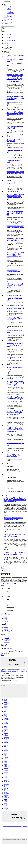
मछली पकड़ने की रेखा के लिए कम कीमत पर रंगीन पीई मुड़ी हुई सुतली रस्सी (15, 113)
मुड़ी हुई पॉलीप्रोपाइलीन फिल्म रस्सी (15, 308)
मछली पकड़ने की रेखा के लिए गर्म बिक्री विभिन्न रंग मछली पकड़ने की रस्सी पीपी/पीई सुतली (15, 383)
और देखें (2, 568)
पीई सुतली (9, 9)
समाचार (5, 17)
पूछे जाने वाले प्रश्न (8, 19)
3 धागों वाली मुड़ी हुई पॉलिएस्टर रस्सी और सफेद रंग (14, 318)
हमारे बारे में (6, 20)
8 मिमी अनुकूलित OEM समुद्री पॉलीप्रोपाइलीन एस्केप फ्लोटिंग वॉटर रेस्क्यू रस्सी (15, 285)
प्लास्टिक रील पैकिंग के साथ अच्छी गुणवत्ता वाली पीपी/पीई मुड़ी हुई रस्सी (15, 226)
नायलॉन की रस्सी (10, 13)
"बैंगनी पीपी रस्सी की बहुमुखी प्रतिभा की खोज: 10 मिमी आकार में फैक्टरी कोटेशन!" (15, 553)
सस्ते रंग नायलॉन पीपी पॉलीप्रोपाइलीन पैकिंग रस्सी (13, 270)
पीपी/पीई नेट (9, 16)
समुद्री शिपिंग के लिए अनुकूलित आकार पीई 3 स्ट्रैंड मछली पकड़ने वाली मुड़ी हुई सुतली (15, 429)
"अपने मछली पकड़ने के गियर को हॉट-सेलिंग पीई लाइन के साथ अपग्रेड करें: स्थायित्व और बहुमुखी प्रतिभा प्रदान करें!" (15, 499)
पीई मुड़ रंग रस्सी (11, 183)
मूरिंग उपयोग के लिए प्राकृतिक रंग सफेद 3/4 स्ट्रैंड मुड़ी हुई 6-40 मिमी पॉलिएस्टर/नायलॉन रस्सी (15, 345)
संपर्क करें (6, 23)
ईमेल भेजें (2, 655)
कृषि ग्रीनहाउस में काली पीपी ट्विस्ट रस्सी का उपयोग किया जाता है (15, 239)
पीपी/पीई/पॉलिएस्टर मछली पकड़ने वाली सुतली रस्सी (15, 127)
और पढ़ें (2, 585)
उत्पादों (5, 5)
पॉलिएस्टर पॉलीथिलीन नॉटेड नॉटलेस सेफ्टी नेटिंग (13, 456)
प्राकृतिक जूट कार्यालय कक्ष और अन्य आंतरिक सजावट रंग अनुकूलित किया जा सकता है (15, 98)
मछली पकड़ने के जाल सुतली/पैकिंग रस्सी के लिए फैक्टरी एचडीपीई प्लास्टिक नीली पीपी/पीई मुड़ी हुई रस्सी (15, 196)
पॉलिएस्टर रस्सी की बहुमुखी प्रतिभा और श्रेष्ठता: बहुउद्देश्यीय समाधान (13, 518)
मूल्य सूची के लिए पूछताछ (6, 614)
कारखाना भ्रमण (10, 22)
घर (4, 4)
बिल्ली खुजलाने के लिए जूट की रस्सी (15, 357)
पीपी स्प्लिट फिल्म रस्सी (12, 11)
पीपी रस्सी (9, 7)
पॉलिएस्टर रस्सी (10, 12)
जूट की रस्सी (9, 15)
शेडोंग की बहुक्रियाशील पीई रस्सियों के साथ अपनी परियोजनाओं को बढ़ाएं (14, 535)
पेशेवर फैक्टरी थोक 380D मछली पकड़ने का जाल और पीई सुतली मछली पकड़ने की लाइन (15, 412)
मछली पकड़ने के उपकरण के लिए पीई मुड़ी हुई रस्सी (15, 140)
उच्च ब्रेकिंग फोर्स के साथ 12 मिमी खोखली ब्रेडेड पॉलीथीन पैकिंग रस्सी (15, 172)
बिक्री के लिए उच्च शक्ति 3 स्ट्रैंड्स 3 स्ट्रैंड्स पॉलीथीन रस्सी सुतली (15, 398)
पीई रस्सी (9, 8)
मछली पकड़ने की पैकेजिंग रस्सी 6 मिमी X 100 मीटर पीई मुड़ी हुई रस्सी (15, 213)
